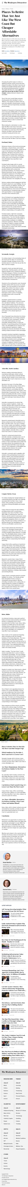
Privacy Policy (4, 1181)
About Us (3, 1184)
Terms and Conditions (6, 1182)
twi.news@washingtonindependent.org (9, 1179)
